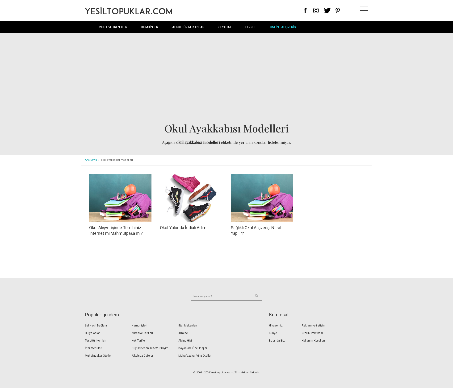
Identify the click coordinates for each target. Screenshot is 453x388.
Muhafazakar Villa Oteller (194, 355)
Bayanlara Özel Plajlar (192, 348)
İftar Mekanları (187, 325)
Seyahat (224, 27)
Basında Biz (277, 340)
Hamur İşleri (139, 325)
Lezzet (250, 27)
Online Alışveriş (283, 27)
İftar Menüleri (93, 348)
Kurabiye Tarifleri (142, 333)
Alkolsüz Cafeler (142, 355)
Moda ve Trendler (113, 27)
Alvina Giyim (186, 340)
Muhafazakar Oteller (98, 355)
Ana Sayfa (91, 159)
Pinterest (337, 10)
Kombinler (149, 27)
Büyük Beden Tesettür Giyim (150, 348)
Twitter (327, 10)
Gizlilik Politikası (312, 333)
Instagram (315, 10)
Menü (364, 10)
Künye (273, 333)
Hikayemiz (276, 325)
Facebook (305, 10)
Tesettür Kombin (95, 340)
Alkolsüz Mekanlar (188, 27)
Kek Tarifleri (139, 340)
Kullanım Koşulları (313, 340)
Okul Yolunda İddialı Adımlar (185, 227)
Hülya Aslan (93, 333)
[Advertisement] (226, 79)
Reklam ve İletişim (314, 325)
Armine (183, 333)
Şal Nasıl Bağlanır (96, 325)
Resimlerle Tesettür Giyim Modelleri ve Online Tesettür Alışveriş (128, 10)
